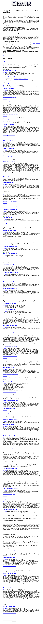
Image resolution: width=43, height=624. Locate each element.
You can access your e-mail (9, 192)
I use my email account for (9, 613)
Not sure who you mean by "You (11, 119)
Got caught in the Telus (8, 587)
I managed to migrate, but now (10, 374)
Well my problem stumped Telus (11, 223)
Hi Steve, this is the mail (9, 76)
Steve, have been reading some (10, 182)
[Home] (21, 6)
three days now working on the (10, 419)
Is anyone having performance (10, 332)
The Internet (5, 55)
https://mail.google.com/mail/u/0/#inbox (21, 79)
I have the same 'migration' (9, 408)
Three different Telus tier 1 (9, 392)
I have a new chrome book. (9, 264)
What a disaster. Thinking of (10, 288)
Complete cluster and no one (10, 303)
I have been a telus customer (10, 356)
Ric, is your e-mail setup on (9, 70)
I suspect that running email (10, 296)
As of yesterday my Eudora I (10, 435)
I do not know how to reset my (10, 488)
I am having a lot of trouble (9, 499)
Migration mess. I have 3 (9, 161)
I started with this (7, 478)
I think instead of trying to (9, 494)
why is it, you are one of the (9, 573)
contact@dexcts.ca (36, 43)
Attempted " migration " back (10, 176)
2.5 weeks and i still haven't (9, 140)
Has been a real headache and (10, 239)
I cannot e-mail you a (8, 217)
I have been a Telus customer (10, 509)
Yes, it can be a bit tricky (9, 156)
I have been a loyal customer (10, 468)
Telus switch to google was (9, 566)
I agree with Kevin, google (9, 97)
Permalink (5, 72)
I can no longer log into (8, 258)
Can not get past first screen (10, 381)
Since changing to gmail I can (10, 209)
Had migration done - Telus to (10, 346)
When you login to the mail (9, 83)
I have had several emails (9, 124)
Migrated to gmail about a (9, 61)
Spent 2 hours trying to (8, 448)
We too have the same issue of (10, 400)
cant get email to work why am (10, 114)
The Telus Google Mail (8, 424)
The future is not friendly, (9, 549)
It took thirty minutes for (9, 557)
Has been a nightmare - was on (10, 272)
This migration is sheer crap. (10, 325)
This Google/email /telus (9, 281)
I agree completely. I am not (9, 101)
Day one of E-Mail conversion (10, 201)
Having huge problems (8, 412)
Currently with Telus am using (10, 246)
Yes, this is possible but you (10, 253)
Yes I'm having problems (9, 367)
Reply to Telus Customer (9, 309)
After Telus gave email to (9, 606)
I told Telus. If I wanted (8, 88)
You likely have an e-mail (9, 135)
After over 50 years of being (9, 230)
